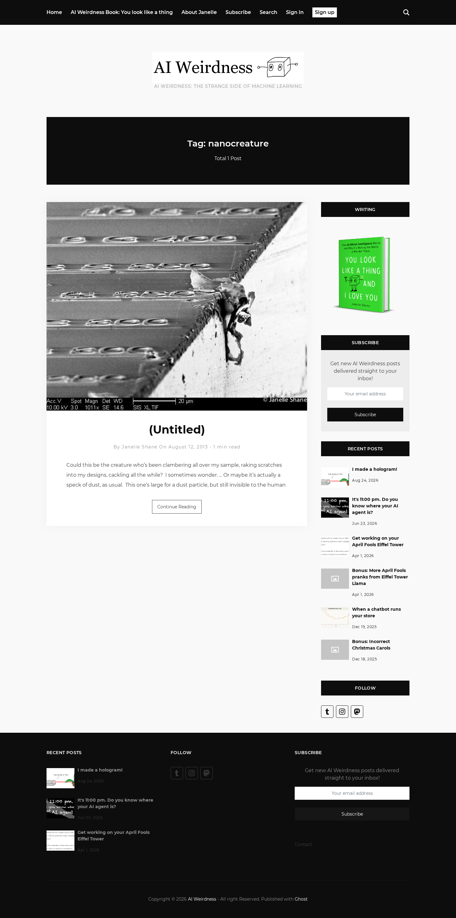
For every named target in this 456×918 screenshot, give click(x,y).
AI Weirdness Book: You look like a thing (122, 12)
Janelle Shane (140, 447)
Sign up (324, 12)
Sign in (295, 12)
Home (54, 12)
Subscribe (238, 12)
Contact (303, 844)
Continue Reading (176, 507)
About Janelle (199, 12)
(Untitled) (177, 429)
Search (268, 12)
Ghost (301, 899)
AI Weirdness (202, 899)
